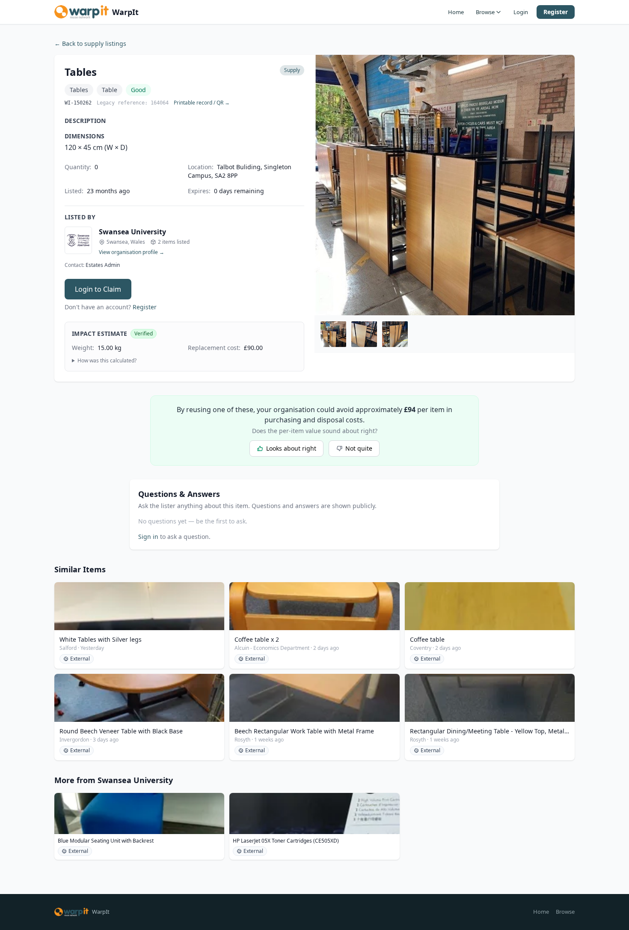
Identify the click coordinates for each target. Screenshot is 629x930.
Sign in (148, 536)
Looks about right (291, 448)
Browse (485, 12)
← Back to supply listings (90, 43)
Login (520, 12)
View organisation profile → (131, 252)
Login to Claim (98, 289)
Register (555, 12)
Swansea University (132, 231)
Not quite (358, 448)
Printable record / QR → (202, 102)
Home (456, 12)
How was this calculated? (106, 360)
